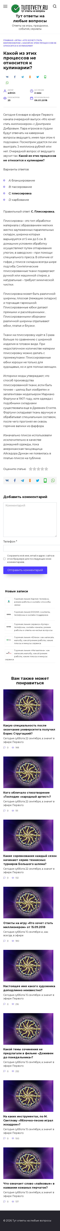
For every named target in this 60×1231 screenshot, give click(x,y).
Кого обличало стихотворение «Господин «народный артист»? (27, 794)
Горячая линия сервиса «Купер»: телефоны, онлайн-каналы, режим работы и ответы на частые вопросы (33, 627)
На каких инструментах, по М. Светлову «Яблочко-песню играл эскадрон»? (28, 1120)
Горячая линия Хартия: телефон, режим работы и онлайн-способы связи (32, 602)
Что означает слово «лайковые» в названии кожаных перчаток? (28, 1185)
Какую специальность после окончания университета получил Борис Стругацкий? (29, 729)
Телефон (10, 541)
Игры (18, 40)
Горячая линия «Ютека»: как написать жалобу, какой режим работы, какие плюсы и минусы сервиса (34, 640)
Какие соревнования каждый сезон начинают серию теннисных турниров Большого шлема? (30, 859)
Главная (8, 40)
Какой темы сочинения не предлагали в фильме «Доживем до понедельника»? (28, 1053)
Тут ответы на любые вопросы (30, 18)
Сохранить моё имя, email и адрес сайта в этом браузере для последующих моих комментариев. (30, 558)
